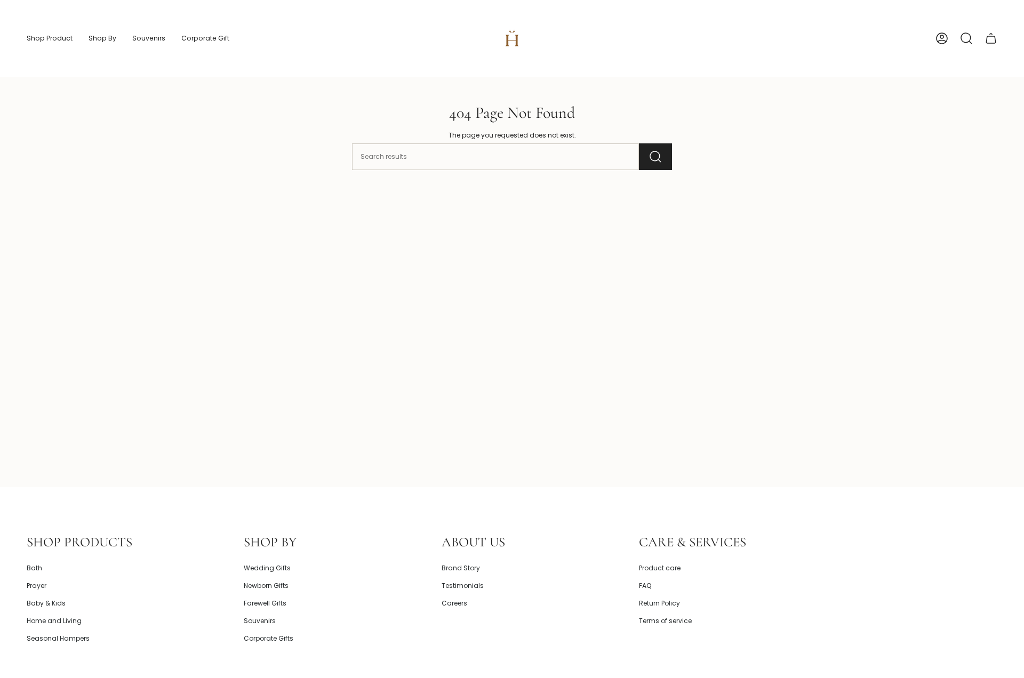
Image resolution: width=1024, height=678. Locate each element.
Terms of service (665, 620)
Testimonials (463, 585)
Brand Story (461, 567)
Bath (34, 567)
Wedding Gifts (267, 567)
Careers (454, 603)
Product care (660, 567)
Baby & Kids (46, 603)
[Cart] (991, 38)
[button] (50, 38)
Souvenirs (260, 620)
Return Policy (659, 603)
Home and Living (54, 620)
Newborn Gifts (266, 585)
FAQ (645, 585)
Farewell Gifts (265, 603)
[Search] (655, 156)
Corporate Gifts (268, 638)
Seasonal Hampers (58, 638)
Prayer (36, 585)
